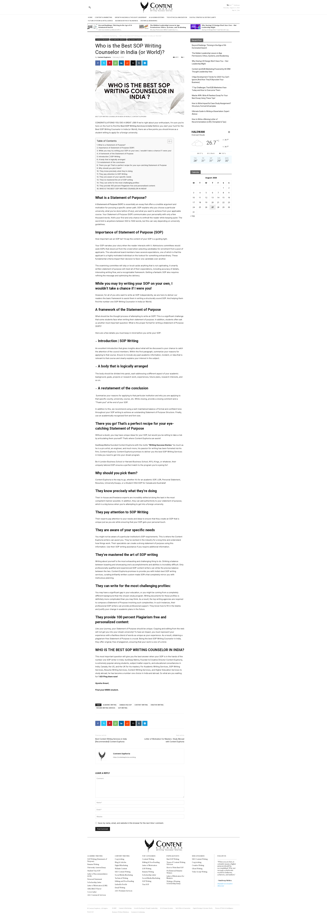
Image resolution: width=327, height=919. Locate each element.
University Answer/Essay (96, 867)
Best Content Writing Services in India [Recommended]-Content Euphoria (111, 740)
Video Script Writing (199, 872)
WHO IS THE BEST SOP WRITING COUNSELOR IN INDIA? (123, 189)
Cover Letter (92, 892)
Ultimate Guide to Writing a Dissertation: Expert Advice (210, 112)
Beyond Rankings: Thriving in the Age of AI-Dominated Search (115, 26)
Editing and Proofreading (124, 881)
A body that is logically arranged (112, 159)
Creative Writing (198, 865)
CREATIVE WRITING (157, 705)
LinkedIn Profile (121, 884)
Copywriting (119, 859)
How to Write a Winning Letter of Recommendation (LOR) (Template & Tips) (209, 120)
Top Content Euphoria (134, 39)
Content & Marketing (109, 36)
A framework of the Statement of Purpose (116, 154)
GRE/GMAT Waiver (94, 889)
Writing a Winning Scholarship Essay (174, 882)
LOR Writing (146, 868)
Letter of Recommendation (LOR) (97, 875)
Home (97, 36)
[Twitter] (103, 63)
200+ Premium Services (123, 891)
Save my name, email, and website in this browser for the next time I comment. (131, 823)
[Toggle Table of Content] (168, 141)
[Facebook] (97, 63)
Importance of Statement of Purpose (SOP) (116, 148)
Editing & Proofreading (151, 862)
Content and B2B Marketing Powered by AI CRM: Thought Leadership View (211, 70)
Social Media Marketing (124, 875)
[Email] (133, 63)
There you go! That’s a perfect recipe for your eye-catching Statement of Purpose (133, 165)
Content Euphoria (104, 57)
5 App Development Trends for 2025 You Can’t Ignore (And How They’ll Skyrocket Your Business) (210, 79)
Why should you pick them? (110, 168)
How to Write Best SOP (175, 867)
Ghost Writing (197, 868)
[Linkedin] (121, 63)
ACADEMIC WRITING (109, 705)
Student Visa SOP (93, 871)
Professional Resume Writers (174, 872)
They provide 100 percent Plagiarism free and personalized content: (127, 186)
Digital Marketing (121, 865)
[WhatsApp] (115, 63)
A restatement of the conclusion (111, 162)
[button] (89, 7)
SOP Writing (146, 881)
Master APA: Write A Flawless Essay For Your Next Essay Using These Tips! (210, 96)
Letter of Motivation (149, 865)
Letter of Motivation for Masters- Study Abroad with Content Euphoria (164, 740)
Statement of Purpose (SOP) (110, 204)
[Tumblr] (139, 63)
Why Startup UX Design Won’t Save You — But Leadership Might (219, 26)
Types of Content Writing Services (176, 863)
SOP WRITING (122, 708)
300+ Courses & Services (96, 895)
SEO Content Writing (122, 872)
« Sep (192, 216)
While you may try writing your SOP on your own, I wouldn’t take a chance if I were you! (135, 151)
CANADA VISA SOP (125, 705)
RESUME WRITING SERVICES (105, 708)
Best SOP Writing (173, 859)
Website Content (121, 868)
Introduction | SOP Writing (109, 157)
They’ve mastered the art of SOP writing (116, 180)
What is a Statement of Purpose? (111, 145)
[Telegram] (144, 63)
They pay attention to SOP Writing (113, 174)
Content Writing (148, 859)
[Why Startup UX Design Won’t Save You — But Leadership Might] (195, 26)
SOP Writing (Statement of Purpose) (97, 860)
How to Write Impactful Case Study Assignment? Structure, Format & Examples (211, 104)
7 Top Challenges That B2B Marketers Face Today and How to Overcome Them (209, 89)
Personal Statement (94, 879)
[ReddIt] (127, 63)
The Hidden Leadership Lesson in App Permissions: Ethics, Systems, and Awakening (168, 26)
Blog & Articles (120, 862)
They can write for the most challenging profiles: (120, 183)
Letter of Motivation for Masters (175, 877)
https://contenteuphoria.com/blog (124, 757)
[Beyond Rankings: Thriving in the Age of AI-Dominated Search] (92, 26)
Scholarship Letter (94, 882)
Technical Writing (121, 878)
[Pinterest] (109, 63)
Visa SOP (145, 884)
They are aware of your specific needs (115, 177)
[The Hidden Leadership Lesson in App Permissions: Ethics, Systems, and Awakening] (144, 26)
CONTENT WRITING (141, 705)
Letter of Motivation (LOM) (97, 885)
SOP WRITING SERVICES (118, 39)
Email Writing (120, 887)
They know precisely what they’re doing (116, 171)
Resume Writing (93, 864)
